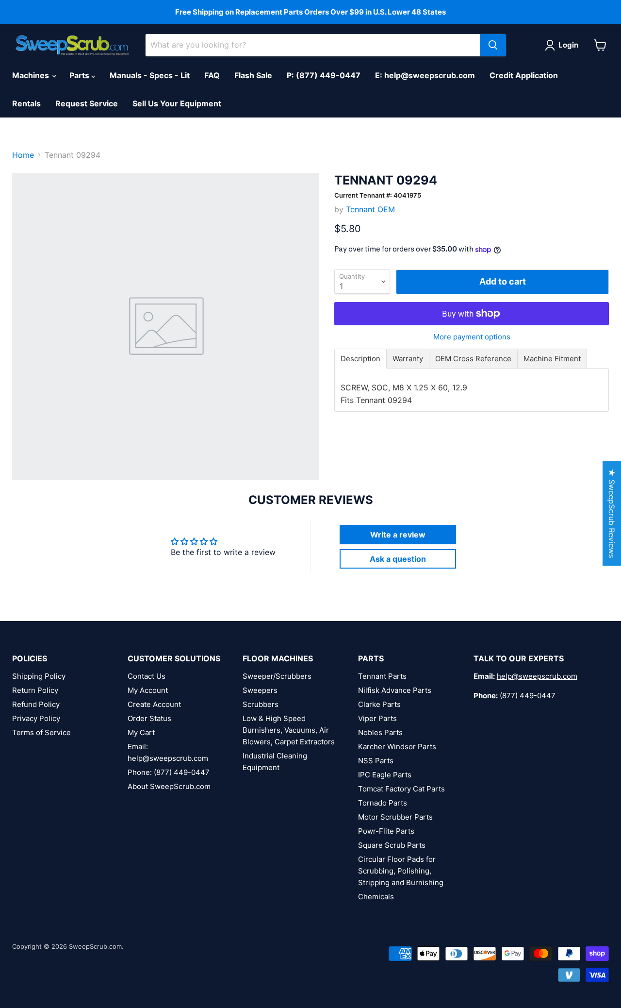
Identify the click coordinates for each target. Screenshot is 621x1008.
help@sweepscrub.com (537, 676)
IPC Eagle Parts (384, 774)
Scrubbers (260, 704)
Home (23, 155)
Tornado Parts (382, 802)
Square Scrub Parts (391, 845)
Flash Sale (253, 75)
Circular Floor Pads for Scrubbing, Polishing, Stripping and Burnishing (400, 871)
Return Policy (35, 690)
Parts (80, 75)
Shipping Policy (38, 676)
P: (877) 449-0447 (323, 75)
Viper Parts (377, 718)
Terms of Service (41, 732)
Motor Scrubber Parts (395, 817)
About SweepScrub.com (169, 786)
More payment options (471, 337)
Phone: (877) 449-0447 (169, 772)
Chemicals (376, 896)
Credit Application (524, 75)
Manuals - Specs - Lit (150, 75)
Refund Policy (36, 704)
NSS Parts (375, 760)
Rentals (26, 103)
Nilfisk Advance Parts (394, 690)
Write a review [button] (397, 534)
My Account (148, 690)
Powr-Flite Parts (386, 831)
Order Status (149, 718)
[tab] (360, 359)
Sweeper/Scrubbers (277, 676)
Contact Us (146, 676)
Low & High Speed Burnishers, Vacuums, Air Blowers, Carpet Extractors (289, 730)
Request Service (86, 103)
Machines (31, 75)
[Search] (493, 45)
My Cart (141, 732)
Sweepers (260, 690)
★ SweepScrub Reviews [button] (612, 513)
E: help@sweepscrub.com (425, 75)
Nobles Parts (380, 732)
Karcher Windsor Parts (397, 746)
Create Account (154, 704)
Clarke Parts (379, 704)
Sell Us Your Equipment (176, 103)
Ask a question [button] (398, 559)
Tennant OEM (370, 209)
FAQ (212, 75)
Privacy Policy (36, 718)
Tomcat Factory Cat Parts (401, 788)
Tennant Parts (382, 676)
